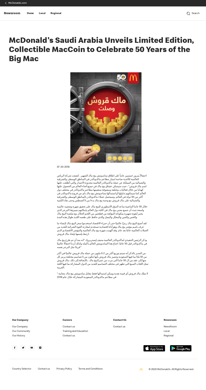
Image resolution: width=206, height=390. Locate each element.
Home (30, 13)
